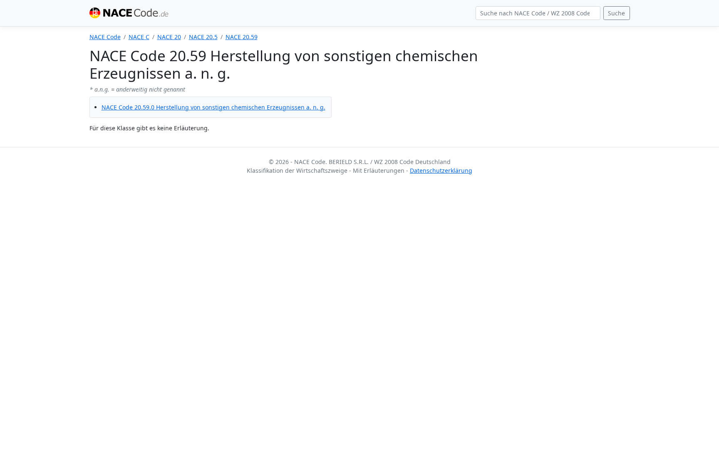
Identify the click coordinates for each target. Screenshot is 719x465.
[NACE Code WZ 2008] (131, 13)
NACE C (139, 37)
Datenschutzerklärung (441, 170)
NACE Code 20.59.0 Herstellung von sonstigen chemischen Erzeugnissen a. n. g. (213, 107)
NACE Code (105, 37)
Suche (616, 13)
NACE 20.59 (242, 37)
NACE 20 (169, 37)
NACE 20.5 (203, 37)
